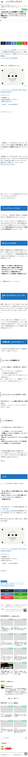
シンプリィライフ (14, 1)
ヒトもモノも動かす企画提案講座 (9, 58)
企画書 (3, 585)
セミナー (4, 583)
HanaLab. (16, 52)
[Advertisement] (12, 126)
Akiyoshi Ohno (9, 686)
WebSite (11, 698)
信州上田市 (4, 581)
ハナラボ (9, 583)
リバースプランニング (6, 50)
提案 (13, 585)
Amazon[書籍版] (13, 104)
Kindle (3, 104)
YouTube (16, 698)
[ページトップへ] (25, 753)
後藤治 (8, 585)
